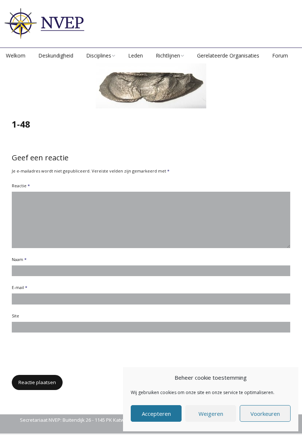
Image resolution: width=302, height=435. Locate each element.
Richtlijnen (168, 55)
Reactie (21, 185)
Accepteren (156, 413)
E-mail (19, 287)
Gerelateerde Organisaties (228, 55)
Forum (280, 55)
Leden (135, 55)
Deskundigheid (55, 55)
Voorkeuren (265, 413)
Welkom (15, 55)
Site (15, 316)
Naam (19, 259)
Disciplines (98, 55)
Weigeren (211, 413)
